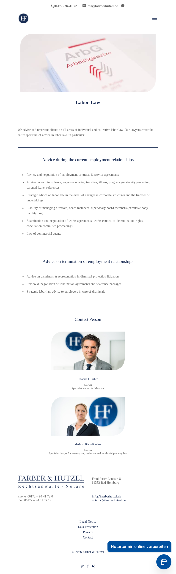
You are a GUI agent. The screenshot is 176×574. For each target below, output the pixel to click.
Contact (88, 537)
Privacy (88, 532)
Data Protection (88, 527)
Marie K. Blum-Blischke (87, 444)
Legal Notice (88, 521)
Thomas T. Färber (88, 379)
